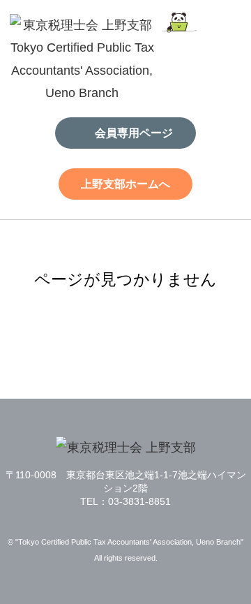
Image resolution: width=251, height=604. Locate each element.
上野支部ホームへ (125, 183)
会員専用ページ (134, 132)
